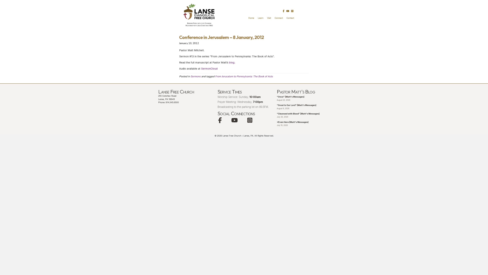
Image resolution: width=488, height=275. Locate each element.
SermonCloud (209, 68)
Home (251, 18)
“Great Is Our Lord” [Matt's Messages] (296, 105)
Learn (260, 18)
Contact (290, 18)
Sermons (196, 76)
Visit (269, 18)
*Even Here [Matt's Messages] (293, 122)
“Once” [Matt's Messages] (290, 96)
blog (231, 62)
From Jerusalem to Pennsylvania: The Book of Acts (244, 76)
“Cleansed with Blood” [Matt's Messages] (298, 113)
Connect (279, 18)
